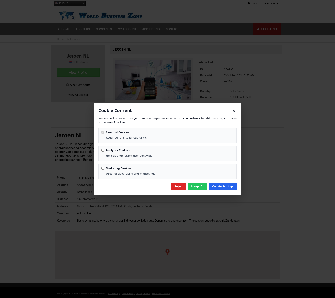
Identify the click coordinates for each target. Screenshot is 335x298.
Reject (178, 186)
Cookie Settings (222, 186)
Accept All (197, 186)
